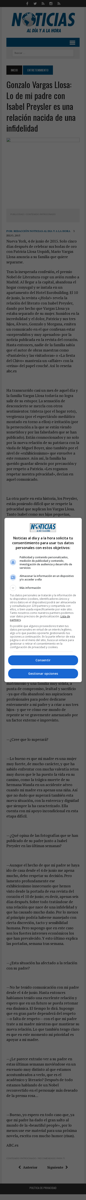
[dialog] (43, 600)
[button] (43, 588)
